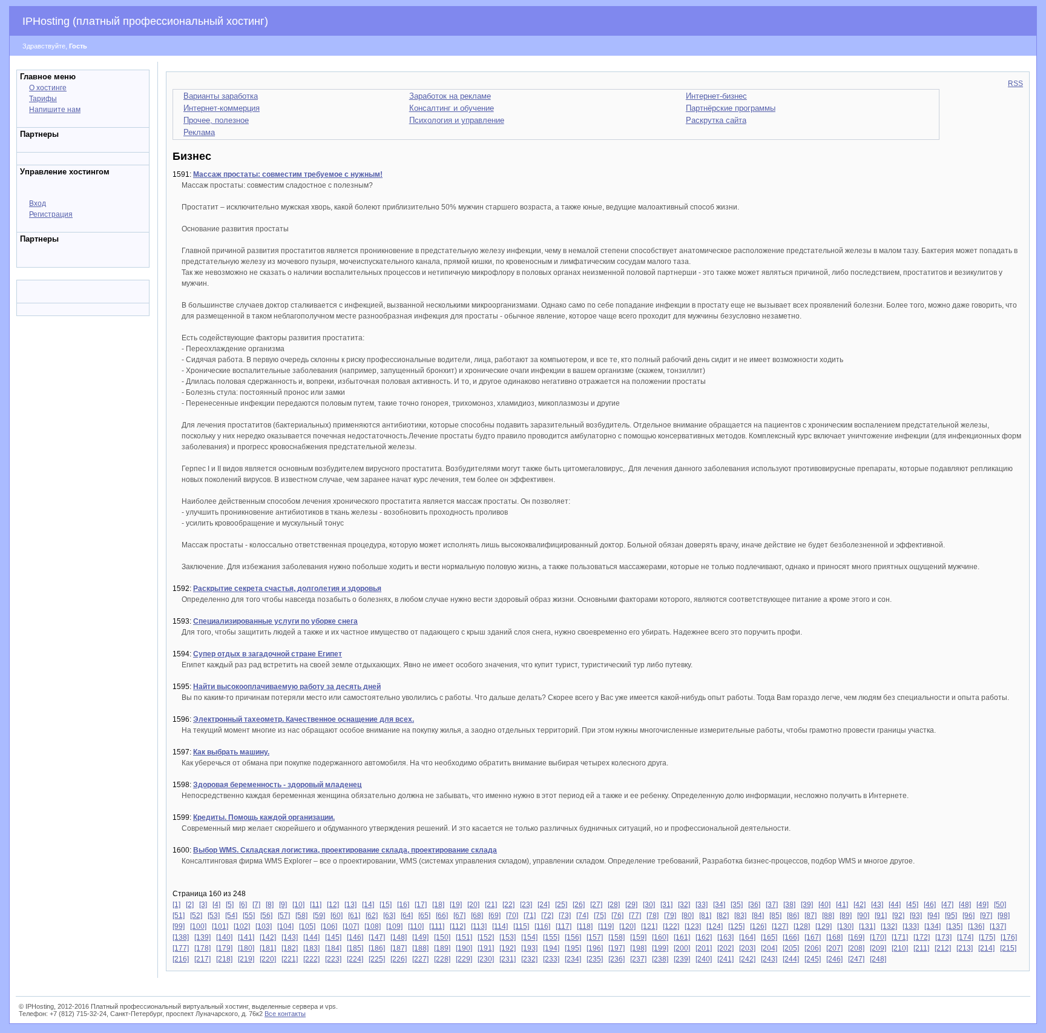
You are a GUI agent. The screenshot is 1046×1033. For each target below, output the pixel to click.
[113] (479, 926)
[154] (529, 937)
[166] (791, 937)
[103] (263, 926)
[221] (289, 959)
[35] (737, 904)
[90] (863, 915)
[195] (573, 948)
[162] (704, 937)
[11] (315, 904)
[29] (631, 904)
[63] (389, 915)
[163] (725, 937)
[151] (464, 937)
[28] (614, 904)
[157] (595, 937)
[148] (398, 937)
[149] (420, 937)
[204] (769, 948)
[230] (486, 959)
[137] (998, 926)
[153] (507, 937)
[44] (895, 904)
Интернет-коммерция (221, 108)
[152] (486, 937)
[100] (198, 926)
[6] (243, 904)
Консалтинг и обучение (451, 108)
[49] (982, 904)
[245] (812, 959)
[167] (812, 937)
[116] (542, 926)
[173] (943, 937)
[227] (420, 959)
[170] (878, 937)
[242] (747, 959)
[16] (403, 904)
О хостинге (48, 88)
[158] (616, 937)
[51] (179, 915)
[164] (747, 937)
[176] (1009, 937)
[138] (181, 937)
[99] (179, 926)
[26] (579, 904)
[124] (714, 926)
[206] (812, 948)
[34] (719, 904)
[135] (954, 926)
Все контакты (285, 1013)
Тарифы (43, 98)
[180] (246, 948)
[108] (372, 926)
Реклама (199, 132)
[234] (573, 959)
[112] (457, 926)
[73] (565, 915)
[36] (754, 904)
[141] (246, 937)
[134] (932, 926)
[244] (791, 959)
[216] (181, 959)
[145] (333, 937)
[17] (421, 904)
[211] (921, 948)
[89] (846, 915)
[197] (616, 948)
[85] (775, 915)
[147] (377, 937)
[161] (682, 937)
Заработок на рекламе (450, 96)
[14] (368, 904)
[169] (856, 937)
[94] (933, 915)
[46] (930, 904)
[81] (705, 915)
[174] (965, 937)
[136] (976, 926)
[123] (693, 926)
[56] (266, 915)
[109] (394, 926)
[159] (638, 937)
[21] (491, 904)
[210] (900, 948)
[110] (416, 926)
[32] (684, 904)
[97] (986, 915)
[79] (670, 915)
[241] (725, 959)
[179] (224, 948)
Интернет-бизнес (716, 96)
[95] (951, 915)
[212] (943, 948)
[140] (224, 937)
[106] (329, 926)
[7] (256, 904)
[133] (911, 926)
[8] (270, 904)
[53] (214, 915)
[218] (224, 959)
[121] (649, 926)
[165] (769, 937)
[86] (793, 915)
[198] (638, 948)
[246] (834, 959)
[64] (407, 915)
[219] (246, 959)
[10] (298, 904)
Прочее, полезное (216, 120)
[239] (682, 959)
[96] (968, 915)
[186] (377, 948)
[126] (758, 926)
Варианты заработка (220, 96)
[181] (268, 948)
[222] (311, 959)
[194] (551, 948)
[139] (202, 937)
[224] (355, 959)
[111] (436, 926)
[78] (652, 915)
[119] (606, 926)
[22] (508, 904)
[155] (551, 937)
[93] (916, 915)
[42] (860, 904)
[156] (573, 937)
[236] (616, 959)
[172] (921, 937)
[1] (176, 904)
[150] (442, 937)
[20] (473, 904)
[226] (398, 959)
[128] (802, 926)
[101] (220, 926)
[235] (595, 959)
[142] (268, 937)
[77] (635, 915)
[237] (638, 959)
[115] (521, 926)
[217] (202, 959)
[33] (702, 904)
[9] (283, 904)
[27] (596, 904)
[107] (351, 926)
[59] (319, 915)
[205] (791, 948)
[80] (688, 915)
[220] (268, 959)
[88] (828, 915)
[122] (671, 926)
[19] (456, 904)
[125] (736, 926)
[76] (617, 915)
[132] (889, 926)
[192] (507, 948)
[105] (307, 926)
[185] (355, 948)
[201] (704, 948)
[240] (704, 959)
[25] (561, 904)
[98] (1004, 915)
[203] (747, 948)
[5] (230, 904)
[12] (333, 904)
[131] (867, 926)
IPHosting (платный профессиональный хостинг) (145, 21)
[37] (772, 904)
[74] (582, 915)
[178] (202, 948)
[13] (350, 904)
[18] (438, 904)
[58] (301, 915)
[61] (354, 915)
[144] (311, 937)
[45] (912, 904)
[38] (789, 904)
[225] (377, 959)
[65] (424, 915)
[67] (459, 915)
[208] (856, 948)
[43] (877, 904)
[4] (216, 904)
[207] (834, 948)
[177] (181, 948)
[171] (900, 937)
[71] (530, 915)
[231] (507, 959)
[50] (1000, 904)
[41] (842, 904)
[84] (758, 915)
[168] (834, 937)
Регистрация (51, 214)
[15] (386, 904)
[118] (585, 926)
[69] (494, 915)
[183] (311, 948)
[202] (725, 948)
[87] (810, 915)
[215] (1008, 948)
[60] (337, 915)
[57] (284, 915)
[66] (442, 915)
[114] (500, 926)
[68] (477, 915)
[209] (878, 948)
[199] (660, 948)
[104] (285, 926)
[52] (196, 915)
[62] (372, 915)
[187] (398, 948)
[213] (964, 948)
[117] (563, 926)
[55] (249, 915)
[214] (986, 948)
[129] (823, 926)
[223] (333, 959)
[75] (600, 915)
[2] (190, 904)
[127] (780, 926)
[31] (666, 904)
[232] (529, 959)
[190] (464, 948)
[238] (660, 959)
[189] (442, 948)
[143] (289, 937)
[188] (420, 948)
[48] (965, 904)
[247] (856, 959)
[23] (526, 904)
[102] (242, 926)
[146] (355, 937)
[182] (289, 948)
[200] (682, 948)
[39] (807, 904)
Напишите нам (55, 109)
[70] (512, 915)
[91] (881, 915)
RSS (1015, 83)
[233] (551, 959)
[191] (486, 948)
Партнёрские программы (730, 108)
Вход (37, 203)
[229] (464, 959)
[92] (898, 915)
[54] (231, 915)
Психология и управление (456, 120)
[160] (660, 937)
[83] (740, 915)
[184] (333, 948)
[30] (649, 904)
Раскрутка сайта (716, 120)
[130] (845, 926)
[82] (723, 915)
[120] (627, 926)
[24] (544, 904)
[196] (595, 948)
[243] (769, 959)
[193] (529, 948)
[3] (203, 904)
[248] (878, 959)
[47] (947, 904)
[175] (987, 937)
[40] (824, 904)
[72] (547, 915)
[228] (442, 959)
